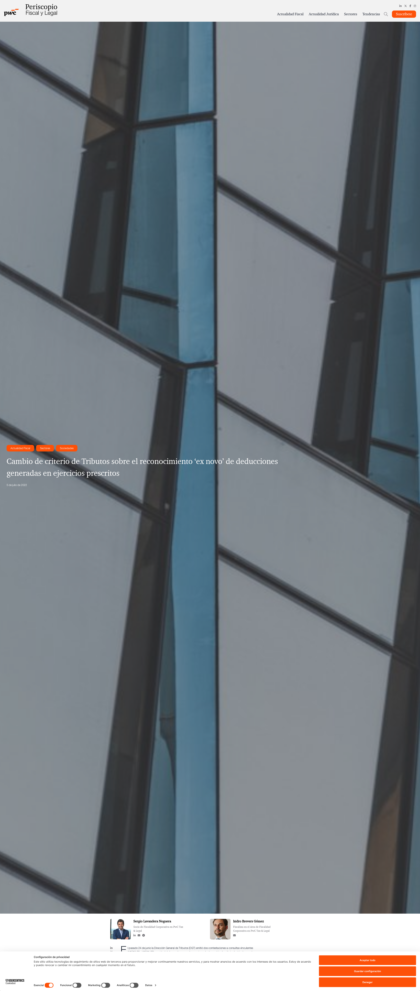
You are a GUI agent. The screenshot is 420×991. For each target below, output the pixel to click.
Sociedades (67, 448)
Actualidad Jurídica (324, 14)
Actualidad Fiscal (290, 14)
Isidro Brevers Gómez (248, 921)
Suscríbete (404, 14)
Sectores (350, 14)
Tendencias (371, 14)
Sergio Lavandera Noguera (152, 921)
